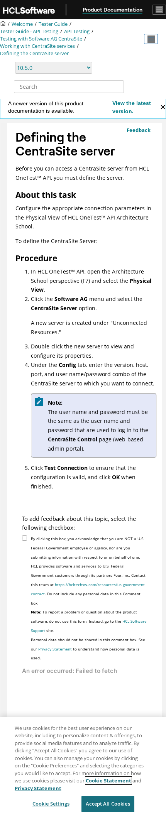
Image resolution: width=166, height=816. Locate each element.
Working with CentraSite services (37, 46)
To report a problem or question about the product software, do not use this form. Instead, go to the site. (89, 621)
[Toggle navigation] (159, 10)
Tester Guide (53, 24)
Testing (77, 31)
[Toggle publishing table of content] (151, 39)
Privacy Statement (55, 649)
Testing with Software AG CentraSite (41, 38)
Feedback (139, 130)
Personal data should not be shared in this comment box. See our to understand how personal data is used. (88, 649)
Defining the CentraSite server (34, 53)
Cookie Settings (50, 803)
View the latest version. (131, 107)
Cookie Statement (108, 780)
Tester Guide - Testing (29, 31)
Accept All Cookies (108, 803)
